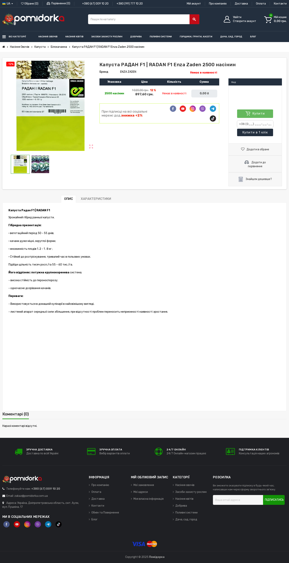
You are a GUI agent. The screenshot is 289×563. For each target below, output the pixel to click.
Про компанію (218, 3)
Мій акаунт (194, 3)
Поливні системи (186, 512)
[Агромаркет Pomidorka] (33, 19)
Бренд (103, 71)
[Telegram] (213, 109)
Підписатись (274, 499)
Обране (31, 3)
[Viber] (202, 109)
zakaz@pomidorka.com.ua (31, 496)
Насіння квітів (184, 499)
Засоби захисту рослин (191, 492)
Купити (255, 132)
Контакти (280, 3)
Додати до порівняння (257, 164)
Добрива (181, 505)
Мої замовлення (143, 485)
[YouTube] (17, 524)
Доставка (241, 3)
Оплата (261, 3)
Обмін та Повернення (105, 512)
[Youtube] (183, 109)
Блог (94, 519)
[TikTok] (213, 118)
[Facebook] (173, 109)
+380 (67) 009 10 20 (95, 3)
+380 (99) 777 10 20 (130, 3)
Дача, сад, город (186, 519)
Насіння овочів (184, 485)
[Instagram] (27, 524)
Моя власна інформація (148, 499)
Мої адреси (140, 492)
